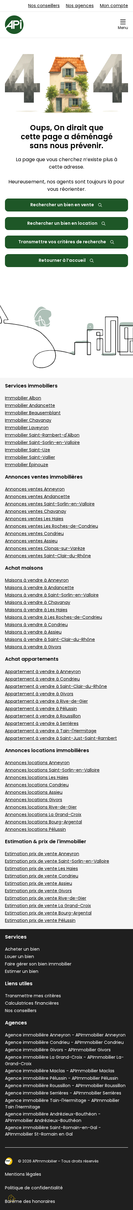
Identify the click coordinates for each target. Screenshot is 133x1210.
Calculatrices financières (32, 1003)
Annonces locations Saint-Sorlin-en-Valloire (52, 770)
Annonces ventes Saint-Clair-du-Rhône (48, 556)
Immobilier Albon (23, 398)
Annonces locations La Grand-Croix (43, 814)
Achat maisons (24, 568)
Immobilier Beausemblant (33, 413)
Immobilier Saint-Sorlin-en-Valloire (42, 442)
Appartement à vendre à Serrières (42, 723)
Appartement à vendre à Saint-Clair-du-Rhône (56, 686)
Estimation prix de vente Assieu (38, 883)
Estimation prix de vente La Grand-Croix (48, 905)
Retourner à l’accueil (62, 260)
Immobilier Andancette (30, 405)
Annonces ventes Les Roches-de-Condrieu (51, 526)
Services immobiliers (31, 386)
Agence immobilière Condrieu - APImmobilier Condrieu (64, 1042)
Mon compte (114, 5)
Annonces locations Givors (33, 800)
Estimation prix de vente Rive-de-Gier (45, 898)
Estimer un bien (21, 971)
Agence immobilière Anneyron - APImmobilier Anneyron (65, 1035)
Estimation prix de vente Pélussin (40, 920)
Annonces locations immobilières (47, 750)
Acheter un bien (22, 949)
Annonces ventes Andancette (37, 496)
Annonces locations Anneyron (37, 763)
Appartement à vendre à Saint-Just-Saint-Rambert (61, 738)
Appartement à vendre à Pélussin (41, 708)
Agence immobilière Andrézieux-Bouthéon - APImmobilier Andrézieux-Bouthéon (53, 1117)
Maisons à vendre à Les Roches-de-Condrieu (53, 617)
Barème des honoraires (30, 1201)
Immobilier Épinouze (26, 465)
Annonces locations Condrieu (37, 785)
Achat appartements (31, 659)
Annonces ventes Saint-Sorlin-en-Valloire (50, 504)
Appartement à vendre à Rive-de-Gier (46, 701)
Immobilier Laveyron (27, 428)
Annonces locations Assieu (33, 792)
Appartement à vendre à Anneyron (43, 671)
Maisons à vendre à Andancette (39, 587)
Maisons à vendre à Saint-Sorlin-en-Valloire (52, 595)
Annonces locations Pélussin (35, 829)
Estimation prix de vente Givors (38, 891)
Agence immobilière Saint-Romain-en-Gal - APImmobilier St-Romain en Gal (53, 1130)
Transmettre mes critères (33, 996)
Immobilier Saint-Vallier (30, 457)
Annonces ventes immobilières (44, 477)
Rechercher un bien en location (62, 223)
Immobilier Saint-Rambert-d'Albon (42, 435)
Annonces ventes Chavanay (35, 511)
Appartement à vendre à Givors (39, 694)
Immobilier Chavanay (28, 420)
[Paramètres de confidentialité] (12, 1198)
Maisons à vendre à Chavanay (37, 602)
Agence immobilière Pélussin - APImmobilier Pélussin (61, 1078)
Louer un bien (19, 956)
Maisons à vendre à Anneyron (37, 580)
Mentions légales (23, 1174)
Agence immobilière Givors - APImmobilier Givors (58, 1050)
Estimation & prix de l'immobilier (45, 841)
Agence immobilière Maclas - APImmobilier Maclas (59, 1071)
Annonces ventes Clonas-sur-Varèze (45, 548)
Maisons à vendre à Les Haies (36, 610)
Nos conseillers (44, 5)
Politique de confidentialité (34, 1188)
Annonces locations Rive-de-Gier (41, 807)
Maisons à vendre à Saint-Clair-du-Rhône (50, 639)
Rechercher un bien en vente (62, 205)
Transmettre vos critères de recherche (62, 242)
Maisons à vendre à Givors (33, 647)
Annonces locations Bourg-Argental (43, 822)
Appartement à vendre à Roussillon (43, 716)
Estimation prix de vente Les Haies (41, 868)
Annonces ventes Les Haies (34, 519)
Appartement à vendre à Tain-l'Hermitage (51, 731)
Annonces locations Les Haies (36, 777)
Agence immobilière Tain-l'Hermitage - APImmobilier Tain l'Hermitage (62, 1103)
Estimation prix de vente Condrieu (41, 876)
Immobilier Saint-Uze (27, 450)
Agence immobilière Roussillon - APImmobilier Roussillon (65, 1085)
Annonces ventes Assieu (31, 541)
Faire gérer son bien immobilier (38, 964)
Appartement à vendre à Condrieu (42, 679)
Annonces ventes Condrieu (34, 533)
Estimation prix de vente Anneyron (42, 854)
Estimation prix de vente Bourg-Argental (48, 913)
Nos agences (80, 5)
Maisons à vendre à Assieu (33, 632)
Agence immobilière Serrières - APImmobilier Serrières (63, 1093)
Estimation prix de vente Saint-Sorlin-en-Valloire (57, 861)
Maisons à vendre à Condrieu (36, 625)
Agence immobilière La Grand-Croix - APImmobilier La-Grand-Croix (64, 1060)
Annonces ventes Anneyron (35, 489)
